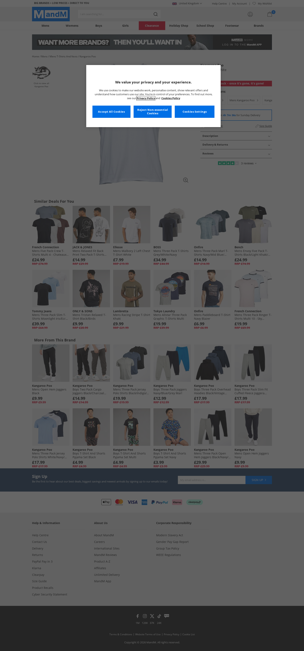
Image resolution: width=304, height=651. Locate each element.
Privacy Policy (146, 98)
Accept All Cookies (111, 111)
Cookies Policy (170, 98)
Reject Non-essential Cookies (152, 111)
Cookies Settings (195, 111)
